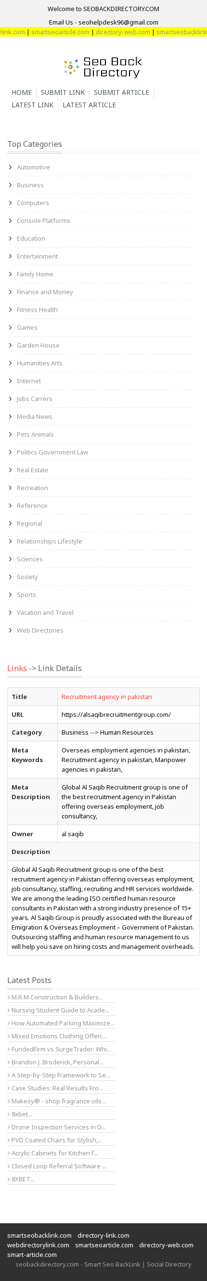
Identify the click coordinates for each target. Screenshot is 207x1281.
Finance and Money (45, 291)
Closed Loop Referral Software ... (58, 1166)
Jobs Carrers (34, 398)
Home (22, 92)
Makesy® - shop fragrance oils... (58, 1101)
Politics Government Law (52, 452)
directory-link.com (103, 1235)
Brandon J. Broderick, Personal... (57, 1062)
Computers (33, 202)
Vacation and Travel (45, 612)
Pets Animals (35, 434)
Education (31, 238)
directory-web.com (117, 31)
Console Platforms (43, 220)
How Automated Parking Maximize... (62, 1023)
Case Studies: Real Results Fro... (56, 1088)
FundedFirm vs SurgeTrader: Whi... (60, 1049)
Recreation (32, 487)
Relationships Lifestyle (49, 541)
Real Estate (33, 470)
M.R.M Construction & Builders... (56, 997)
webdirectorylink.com (38, 1245)
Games (27, 327)
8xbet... (21, 1114)
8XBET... (22, 1179)
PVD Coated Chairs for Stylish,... (56, 1140)
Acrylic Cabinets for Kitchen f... (54, 1153)
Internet (29, 380)
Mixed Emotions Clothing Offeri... (58, 1036)
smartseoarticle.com (54, 31)
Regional (29, 523)
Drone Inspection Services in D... (57, 1127)
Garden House (38, 345)
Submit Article (121, 92)
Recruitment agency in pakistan (107, 696)
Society (27, 576)
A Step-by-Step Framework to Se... (60, 1075)
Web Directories (40, 630)
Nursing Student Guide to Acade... (59, 1010)
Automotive (33, 167)
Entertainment (37, 256)
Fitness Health (37, 309)
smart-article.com (32, 1254)
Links (17, 668)
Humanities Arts (40, 363)
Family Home (35, 274)
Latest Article (89, 104)
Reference (32, 505)
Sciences (30, 559)
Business (30, 185)
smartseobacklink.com (39, 1235)
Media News (34, 416)
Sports (26, 594)
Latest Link (32, 104)
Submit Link (63, 92)
